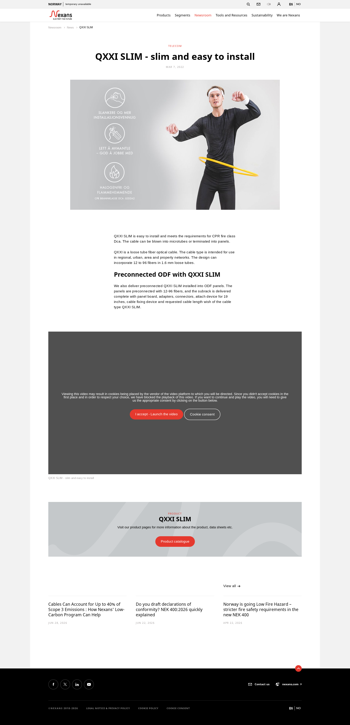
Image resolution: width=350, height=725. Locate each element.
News (71, 27)
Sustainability (262, 15)
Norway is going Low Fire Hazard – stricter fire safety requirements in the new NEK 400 (260, 609)
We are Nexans (288, 15)
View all (230, 586)
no (298, 4)
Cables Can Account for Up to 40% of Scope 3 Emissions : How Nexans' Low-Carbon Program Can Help (86, 609)
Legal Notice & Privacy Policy (108, 708)
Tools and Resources (231, 15)
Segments (182, 15)
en (291, 4)
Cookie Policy (148, 708)
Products (164, 15)
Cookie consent (178, 708)
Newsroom (203, 15)
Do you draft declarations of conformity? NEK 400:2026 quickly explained (169, 609)
